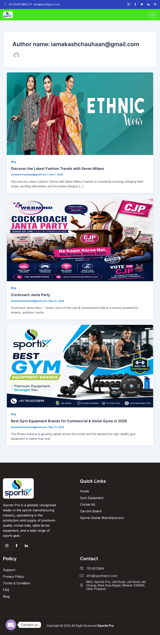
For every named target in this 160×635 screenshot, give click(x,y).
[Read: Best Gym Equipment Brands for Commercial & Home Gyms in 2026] (80, 366)
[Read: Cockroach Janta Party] (80, 239)
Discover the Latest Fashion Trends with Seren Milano (57, 168)
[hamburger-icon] (152, 14)
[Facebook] (135, 4)
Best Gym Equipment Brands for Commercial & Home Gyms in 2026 (69, 421)
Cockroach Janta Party (30, 295)
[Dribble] (155, 4)
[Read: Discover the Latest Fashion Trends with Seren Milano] (80, 113)
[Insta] (7, 546)
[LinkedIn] (148, 4)
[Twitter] (142, 4)
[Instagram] (129, 4)
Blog (13, 161)
